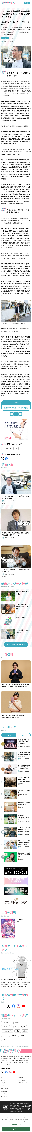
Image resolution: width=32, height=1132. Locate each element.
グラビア (3, 1086)
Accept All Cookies (16, 1129)
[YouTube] (23, 1006)
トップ (2, 1046)
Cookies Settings (16, 1124)
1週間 (23, 735)
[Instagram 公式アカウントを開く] (10, 1072)
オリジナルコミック (22, 1083)
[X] (8, 1006)
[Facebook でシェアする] (6, 458)
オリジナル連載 (21, 1080)
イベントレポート (5, 1088)
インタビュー (5, 38)
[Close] (30, 1115)
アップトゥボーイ (5, 1094)
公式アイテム (4, 1096)
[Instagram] (18, 1006)
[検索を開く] (25, 3)
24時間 (9, 735)
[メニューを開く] (28, 3)
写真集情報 (4, 1091)
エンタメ (3, 1080)
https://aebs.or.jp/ (17, 1111)
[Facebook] (13, 1006)
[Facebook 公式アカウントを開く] (6, 1072)
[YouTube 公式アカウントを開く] (14, 1072)
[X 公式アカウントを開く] (2, 1072)
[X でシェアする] (2, 458)
